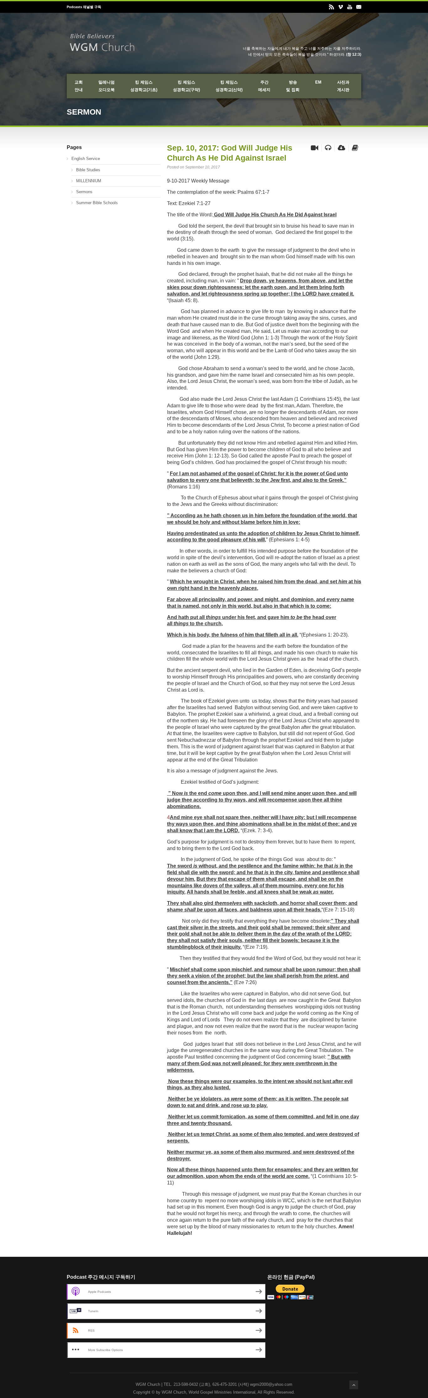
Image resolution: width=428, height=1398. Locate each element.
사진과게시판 (343, 86)
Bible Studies (88, 170)
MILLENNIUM (88, 180)
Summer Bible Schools (97, 202)
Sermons (84, 191)
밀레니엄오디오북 (106, 86)
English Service (85, 158)
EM (318, 82)
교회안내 (79, 86)
